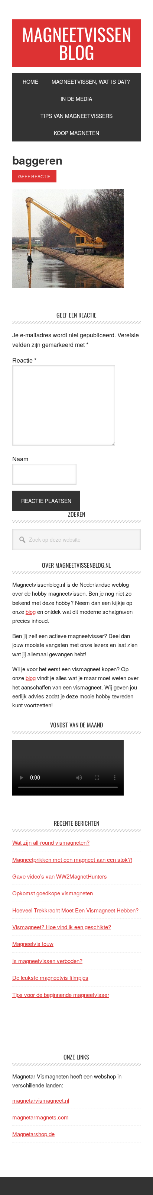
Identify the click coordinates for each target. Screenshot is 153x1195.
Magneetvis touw (32, 943)
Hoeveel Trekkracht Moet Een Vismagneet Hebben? (75, 910)
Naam (20, 459)
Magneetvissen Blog (76, 43)
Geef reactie (34, 176)
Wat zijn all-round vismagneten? (50, 842)
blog (31, 611)
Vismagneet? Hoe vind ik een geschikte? (61, 927)
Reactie (24, 360)
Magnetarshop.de (33, 1134)
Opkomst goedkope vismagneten (52, 893)
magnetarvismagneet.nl (40, 1100)
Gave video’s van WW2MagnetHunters (59, 876)
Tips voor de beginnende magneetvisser (60, 994)
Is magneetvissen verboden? (47, 961)
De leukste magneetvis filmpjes (50, 977)
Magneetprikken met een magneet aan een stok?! (72, 859)
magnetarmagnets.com (40, 1117)
